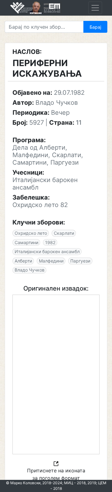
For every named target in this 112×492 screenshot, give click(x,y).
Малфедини (51, 260)
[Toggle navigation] (95, 8)
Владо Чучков (29, 270)
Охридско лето (31, 233)
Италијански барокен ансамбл (47, 251)
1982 (50, 242)
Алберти (23, 260)
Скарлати (64, 233)
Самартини (26, 242)
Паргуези (80, 260)
